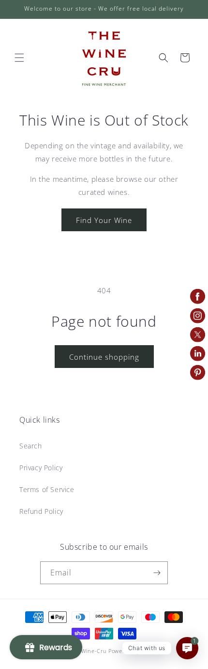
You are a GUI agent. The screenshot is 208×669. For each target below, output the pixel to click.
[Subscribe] (156, 572)
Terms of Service (46, 489)
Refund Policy (41, 511)
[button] (19, 57)
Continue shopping (104, 357)
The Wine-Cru (87, 650)
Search (30, 445)
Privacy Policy (40, 467)
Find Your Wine (104, 220)
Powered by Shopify (135, 650)
